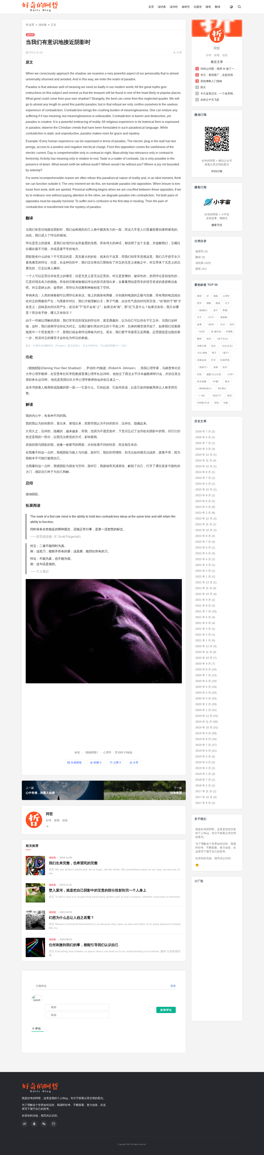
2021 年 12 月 (203, 582)
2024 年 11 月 (203, 460)
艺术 (213, 360)
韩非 (229, 395)
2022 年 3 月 (203, 564)
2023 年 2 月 (203, 512)
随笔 (208, 6)
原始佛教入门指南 (211, 81)
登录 (172, 985)
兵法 (222, 324)
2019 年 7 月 (203, 744)
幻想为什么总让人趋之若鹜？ (71, 918)
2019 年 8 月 (203, 739)
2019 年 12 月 (203, 715)
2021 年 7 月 (203, 611)
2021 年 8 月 (203, 605)
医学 (225, 367)
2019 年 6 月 (203, 750)
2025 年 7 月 (203, 443)
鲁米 (227, 381)
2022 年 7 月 (203, 541)
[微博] (24, 1123)
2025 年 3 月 (203, 448)
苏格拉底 (201, 360)
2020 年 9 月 (203, 663)
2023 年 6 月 (203, 501)
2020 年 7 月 (203, 675)
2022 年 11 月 (203, 524)
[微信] (43, 1123)
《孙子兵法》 (223, 338)
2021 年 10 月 (203, 593)
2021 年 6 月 (203, 617)
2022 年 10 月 (203, 530)
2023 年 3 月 (203, 506)
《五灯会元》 (227, 346)
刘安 (199, 374)
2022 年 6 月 (203, 547)
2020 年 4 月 (203, 692)
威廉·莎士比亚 (213, 374)
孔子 (227, 303)
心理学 (107, 752)
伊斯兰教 (201, 346)
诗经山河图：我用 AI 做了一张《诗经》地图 (219, 68)
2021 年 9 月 (203, 599)
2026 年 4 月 (203, 437)
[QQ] (34, 1123)
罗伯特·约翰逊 (123, 752)
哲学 (199, 303)
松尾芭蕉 (225, 360)
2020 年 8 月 (203, 669)
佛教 (208, 303)
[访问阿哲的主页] (217, 35)
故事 (199, 324)
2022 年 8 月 (203, 535)
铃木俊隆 (201, 381)
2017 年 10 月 (203, 797)
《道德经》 (203, 310)
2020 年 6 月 (203, 681)
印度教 (229, 331)
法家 (225, 402)
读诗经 (174, 6)
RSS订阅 (216, 171)
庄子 (199, 317)
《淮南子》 (203, 367)
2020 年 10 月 (203, 657)
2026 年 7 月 (203, 431)
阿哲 (49, 814)
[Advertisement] (104, 714)
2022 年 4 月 (203, 559)
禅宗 (199, 296)
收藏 (97, 762)
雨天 (203, 87)
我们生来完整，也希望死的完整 (73, 863)
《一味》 (201, 395)
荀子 (214, 353)
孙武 (208, 338)
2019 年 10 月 (203, 727)
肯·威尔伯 (216, 331)
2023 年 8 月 (203, 495)
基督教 (223, 317)
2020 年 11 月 (203, 652)
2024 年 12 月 (203, 454)
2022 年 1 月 (203, 576)
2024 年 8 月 (203, 472)
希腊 (225, 310)
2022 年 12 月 (203, 518)
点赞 (116, 762)
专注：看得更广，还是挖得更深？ (219, 74)
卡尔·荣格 (202, 353)
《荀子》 (225, 353)
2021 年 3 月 (203, 628)
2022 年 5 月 (203, 553)
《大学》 (230, 374)
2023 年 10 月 (203, 489)
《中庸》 (215, 381)
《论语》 (201, 331)
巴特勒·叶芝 (203, 402)
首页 (151, 6)
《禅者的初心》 (205, 388)
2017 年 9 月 (203, 802)
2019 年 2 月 (203, 768)
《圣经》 (211, 324)
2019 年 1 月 (203, 773)
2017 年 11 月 (203, 791)
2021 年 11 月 (203, 588)
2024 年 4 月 (203, 483)
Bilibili (222, 388)
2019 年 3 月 (203, 762)
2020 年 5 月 (203, 686)
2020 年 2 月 (203, 704)
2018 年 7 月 (203, 779)
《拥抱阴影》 (91, 752)
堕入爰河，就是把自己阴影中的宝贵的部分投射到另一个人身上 (97, 890)
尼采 (213, 346)
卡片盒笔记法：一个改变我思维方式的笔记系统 (219, 93)
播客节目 (216, 225)
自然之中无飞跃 (209, 99)
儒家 (215, 296)
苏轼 (216, 402)
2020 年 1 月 (203, 710)
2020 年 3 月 (203, 698)
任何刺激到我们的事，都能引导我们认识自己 (83, 945)
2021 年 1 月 (203, 640)
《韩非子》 (217, 395)
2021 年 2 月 (203, 634)
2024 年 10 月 (203, 466)
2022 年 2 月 (203, 570)
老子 (215, 310)
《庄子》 (211, 317)
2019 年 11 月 (203, 721)
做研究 (186, 6)
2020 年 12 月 (203, 646)
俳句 (232, 324)
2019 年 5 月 (203, 756)
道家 (215, 367)
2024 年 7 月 (203, 477)
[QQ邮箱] (53, 1123)
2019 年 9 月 (203, 733)
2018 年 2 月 (203, 785)
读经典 (162, 6)
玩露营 (198, 6)
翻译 (217, 6)
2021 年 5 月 (203, 623)
